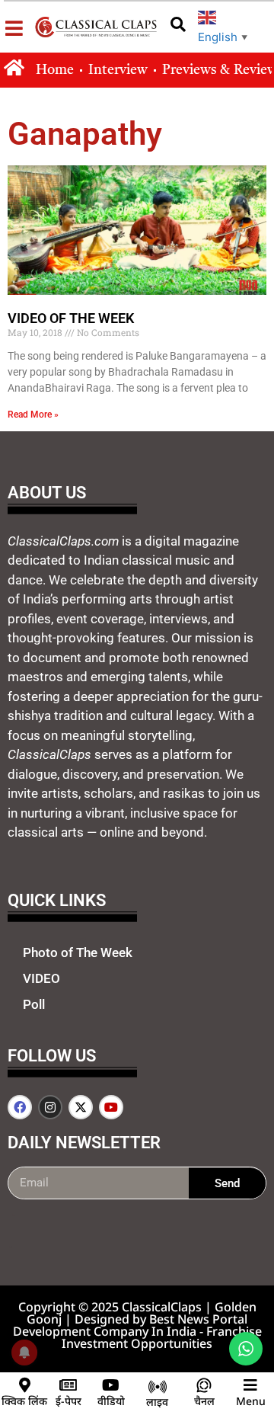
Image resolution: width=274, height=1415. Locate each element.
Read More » (33, 414)
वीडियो (111, 1401)
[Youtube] (111, 1107)
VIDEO (41, 978)
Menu (251, 1401)
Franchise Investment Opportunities (162, 1337)
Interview (118, 70)
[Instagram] (50, 1107)
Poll (34, 1004)
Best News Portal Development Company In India (130, 1325)
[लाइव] (157, 1387)
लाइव (157, 1401)
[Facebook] (20, 1107)
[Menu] (250, 1385)
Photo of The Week (77, 952)
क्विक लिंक (24, 1401)
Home (55, 70)
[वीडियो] (111, 1385)
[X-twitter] (80, 1107)
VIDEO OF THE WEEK (71, 318)
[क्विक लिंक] (24, 1385)
